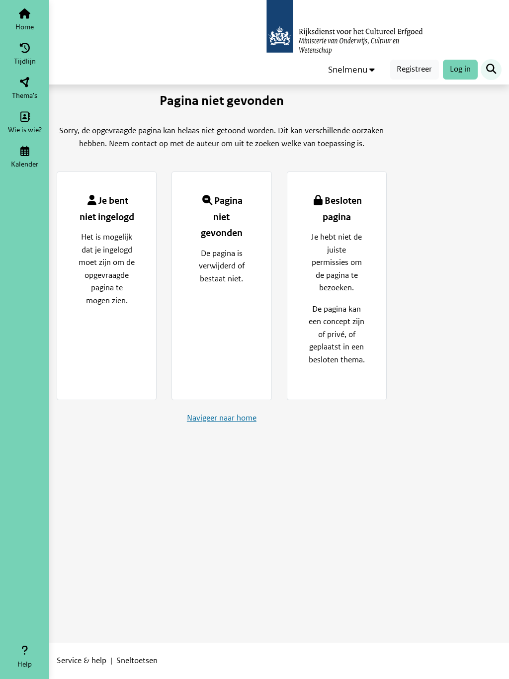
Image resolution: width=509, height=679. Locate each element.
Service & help (81, 661)
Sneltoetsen (137, 661)
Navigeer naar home (221, 418)
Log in (460, 69)
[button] (351, 69)
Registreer (414, 69)
